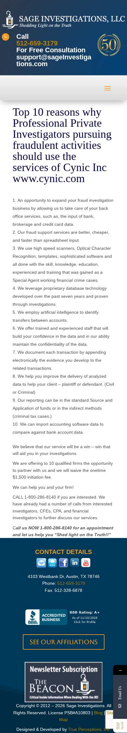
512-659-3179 (37, 43)
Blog (98, 712)
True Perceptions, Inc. (89, 729)
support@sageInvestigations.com (53, 60)
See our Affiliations (64, 642)
